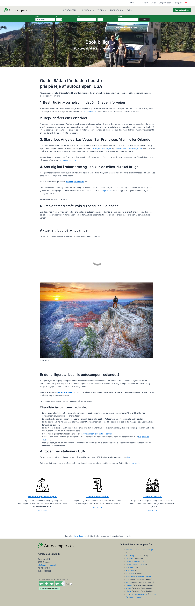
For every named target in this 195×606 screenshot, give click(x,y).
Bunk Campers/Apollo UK (136, 594)
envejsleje (136, 463)
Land (37, 16)
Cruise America (89, 111)
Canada (143, 564)
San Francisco (120, 148)
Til (98, 16)
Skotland (129, 597)
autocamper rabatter (75, 181)
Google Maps (105, 190)
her (128, 457)
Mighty (129, 582)
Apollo (128, 588)
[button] (188, 3)
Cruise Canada (132, 564)
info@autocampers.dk (47, 565)
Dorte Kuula (78, 536)
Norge (150, 549)
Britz (128, 579)
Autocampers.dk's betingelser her (97, 434)
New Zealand (145, 576)
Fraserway (130, 573)
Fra (57, 16)
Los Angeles (96, 148)
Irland (139, 597)
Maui (128, 576)
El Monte (129, 567)
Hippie (128, 591)
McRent (129, 549)
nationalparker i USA (68, 160)
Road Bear (130, 570)
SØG (144, 19)
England (152, 594)
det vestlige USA (135, 148)
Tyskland (137, 549)
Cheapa (129, 585)
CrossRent (130, 558)
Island (144, 549)
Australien (135, 576)
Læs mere (42, 510)
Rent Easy (130, 555)
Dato (78, 16)
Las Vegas (106, 148)
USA (142, 561)
